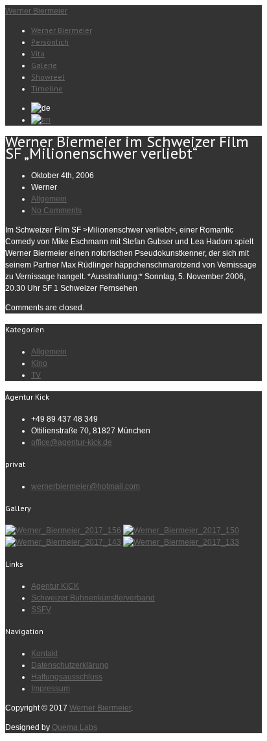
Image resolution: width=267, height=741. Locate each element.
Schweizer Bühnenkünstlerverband (93, 597)
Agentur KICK (55, 586)
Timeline (47, 88)
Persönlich (50, 42)
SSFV (41, 609)
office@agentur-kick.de (71, 442)
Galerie (44, 65)
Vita (38, 53)
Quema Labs (74, 727)
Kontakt (44, 653)
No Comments (56, 210)
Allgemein (49, 198)
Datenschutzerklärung (70, 665)
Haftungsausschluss (66, 676)
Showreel (48, 77)
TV (36, 375)
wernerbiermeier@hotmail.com (85, 486)
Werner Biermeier (36, 11)
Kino (39, 363)
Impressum (50, 688)
